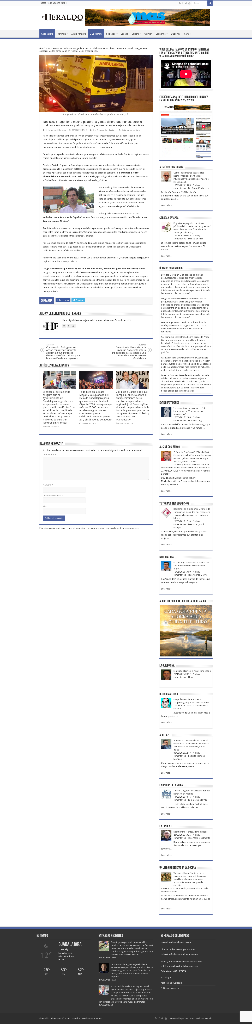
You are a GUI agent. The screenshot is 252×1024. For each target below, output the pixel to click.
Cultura (135, 34)
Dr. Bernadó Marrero (198, 188)
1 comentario (199, 705)
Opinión (148, 34)
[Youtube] (189, 3)
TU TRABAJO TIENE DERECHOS (174, 503)
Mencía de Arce (195, 238)
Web (45, 506)
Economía (161, 34)
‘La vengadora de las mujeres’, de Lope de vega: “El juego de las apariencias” (189, 411)
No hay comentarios (190, 470)
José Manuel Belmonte (199, 838)
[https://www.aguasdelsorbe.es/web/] (147, 17)
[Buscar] (210, 3)
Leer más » (166, 205)
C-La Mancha (96, 34)
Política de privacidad (171, 983)
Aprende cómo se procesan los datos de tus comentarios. (110, 528)
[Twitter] (185, 3)
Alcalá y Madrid (78, 34)
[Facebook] (183, 3)
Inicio (44, 48)
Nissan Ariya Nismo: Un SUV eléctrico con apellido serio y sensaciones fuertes (191, 565)
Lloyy (190, 677)
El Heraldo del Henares (56, 130)
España (124, 34)
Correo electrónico (53, 495)
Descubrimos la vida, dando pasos (190, 831)
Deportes (175, 34)
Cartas (187, 34)
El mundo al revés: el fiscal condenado (192, 671)
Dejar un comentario (131, 130)
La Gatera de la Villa (197, 800)
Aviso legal (166, 977)
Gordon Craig (195, 420)
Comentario (49, 454)
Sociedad (111, 34)
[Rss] (179, 3)
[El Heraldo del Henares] (62, 17)
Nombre (48, 485)
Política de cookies (170, 988)
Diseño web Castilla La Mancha (197, 1018)
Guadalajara (47, 34)
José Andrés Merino (198, 575)
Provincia (61, 34)
